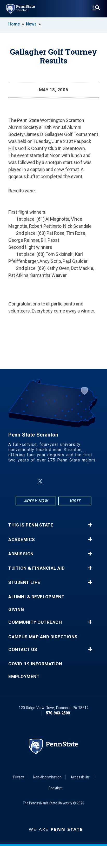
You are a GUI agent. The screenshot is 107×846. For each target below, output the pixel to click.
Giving (16, 609)
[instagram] (79, 481)
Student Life (24, 582)
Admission (21, 553)
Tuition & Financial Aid (36, 568)
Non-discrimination (47, 777)
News (31, 24)
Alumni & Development (36, 596)
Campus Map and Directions (43, 636)
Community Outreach (35, 622)
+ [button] (90, 525)
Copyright (56, 788)
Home (14, 24)
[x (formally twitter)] (40, 481)
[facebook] (27, 481)
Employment (23, 676)
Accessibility (80, 777)
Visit (75, 500)
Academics (21, 539)
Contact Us (22, 649)
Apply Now (36, 500)
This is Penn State (30, 525)
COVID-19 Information (35, 663)
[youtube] (66, 481)
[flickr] (52, 481)
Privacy (18, 777)
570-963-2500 (58, 713)
